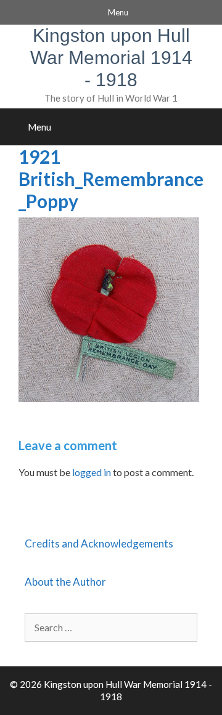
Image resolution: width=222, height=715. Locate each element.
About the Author (65, 581)
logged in (91, 472)
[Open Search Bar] (208, 126)
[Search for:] (111, 627)
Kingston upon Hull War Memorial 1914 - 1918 (111, 57)
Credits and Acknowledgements (99, 543)
